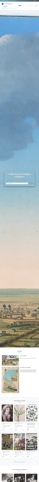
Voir (11, 456)
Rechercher (30, 183)
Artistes (27, 5)
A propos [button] (30, 5)
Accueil (20, 5)
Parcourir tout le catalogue (20, 461)
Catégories (23, 5)
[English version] (36, 5)
